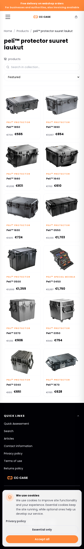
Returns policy (13, 468)
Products (23, 31)
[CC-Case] (42, 17)
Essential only (42, 530)
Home (8, 31)
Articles (9, 439)
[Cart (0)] (76, 17)
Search (8, 431)
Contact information (18, 446)
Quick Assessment (16, 424)
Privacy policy (13, 453)
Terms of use (13, 461)
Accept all (42, 539)
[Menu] (8, 17)
